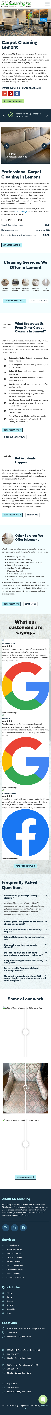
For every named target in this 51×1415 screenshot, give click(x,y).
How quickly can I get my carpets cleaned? (20, 946)
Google (24, 211)
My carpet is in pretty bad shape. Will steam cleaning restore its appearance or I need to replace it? (25, 978)
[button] (25, 897)
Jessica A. (6, 718)
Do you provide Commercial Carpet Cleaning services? (21, 969)
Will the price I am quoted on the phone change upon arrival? (23, 922)
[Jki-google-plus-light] (5, 1227)
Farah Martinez (8, 643)
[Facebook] (17, 93)
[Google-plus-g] (4, 93)
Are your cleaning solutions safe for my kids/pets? (23, 961)
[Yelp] (10, 93)
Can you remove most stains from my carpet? (23, 930)
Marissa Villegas (9, 793)
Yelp (16, 211)
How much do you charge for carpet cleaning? (21, 896)
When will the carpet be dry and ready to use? (24, 938)
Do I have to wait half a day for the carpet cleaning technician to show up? (23, 953)
